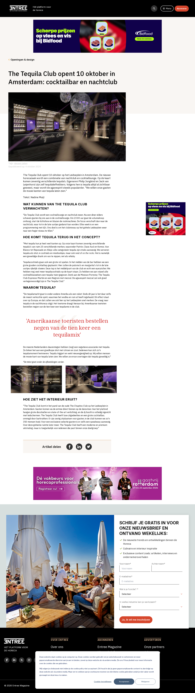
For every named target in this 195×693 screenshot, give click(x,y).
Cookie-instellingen (102, 681)
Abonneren (182, 8)
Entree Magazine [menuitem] (110, 647)
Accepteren (124, 681)
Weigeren (145, 681)
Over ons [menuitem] (57, 647)
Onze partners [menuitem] (154, 647)
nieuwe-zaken (20, 163)
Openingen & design (22, 59)
